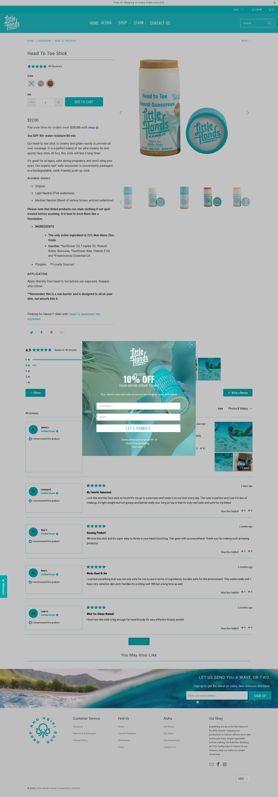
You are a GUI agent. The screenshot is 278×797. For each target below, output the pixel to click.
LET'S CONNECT (138, 428)
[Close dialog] (192, 345)
